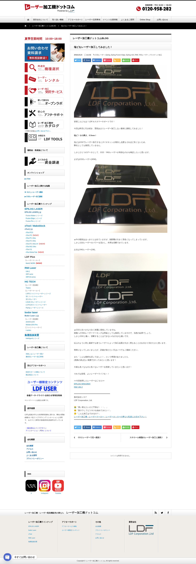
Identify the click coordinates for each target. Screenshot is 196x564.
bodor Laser (32, 530)
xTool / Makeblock (35, 226)
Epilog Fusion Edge (118, 55)
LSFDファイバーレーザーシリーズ (38, 294)
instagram (44, 493)
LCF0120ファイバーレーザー (36, 305)
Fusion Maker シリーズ (34, 216)
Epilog (108, 55)
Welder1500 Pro (32, 325)
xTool (30, 534)
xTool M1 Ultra (31, 247)
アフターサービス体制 (69, 526)
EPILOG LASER (34, 209)
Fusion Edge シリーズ (34, 218)
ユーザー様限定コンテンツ (70, 530)
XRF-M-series (31, 277)
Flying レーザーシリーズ (34, 308)
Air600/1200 (30, 322)
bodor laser (31, 312)
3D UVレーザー (31, 299)
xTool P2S (29, 232)
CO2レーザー (100, 55)
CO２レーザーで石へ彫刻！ (89, 437)
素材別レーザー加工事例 (34, 357)
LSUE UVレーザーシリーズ (35, 302)
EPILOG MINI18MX (82, 384)
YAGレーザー (143, 55)
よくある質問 (31, 455)
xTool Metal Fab (31, 252)
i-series (28, 330)
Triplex (28, 288)
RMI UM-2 (78, 387)
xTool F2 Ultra (31, 241)
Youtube (58, 493)
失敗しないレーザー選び (34, 354)
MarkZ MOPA (34, 263)
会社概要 (29, 446)
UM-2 (28, 271)
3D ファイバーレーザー (34, 296)
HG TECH (30, 281)
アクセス (29, 449)
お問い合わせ (31, 452)
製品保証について (32, 375)
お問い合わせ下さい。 (44, 131)
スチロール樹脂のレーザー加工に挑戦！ (146, 437)
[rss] (155, 513)
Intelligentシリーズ (32, 338)
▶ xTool (27, 179)
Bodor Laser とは (32, 316)
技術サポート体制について (35, 372)
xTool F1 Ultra (31, 238)
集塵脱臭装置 (32, 335)
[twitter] (162, 513)
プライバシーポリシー (34, 459)
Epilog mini (130, 55)
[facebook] (168, 513)
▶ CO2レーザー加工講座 (33, 196)
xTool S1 (29, 249)
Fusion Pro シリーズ (33, 221)
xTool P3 (29, 235)
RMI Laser (30, 268)
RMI (136, 55)
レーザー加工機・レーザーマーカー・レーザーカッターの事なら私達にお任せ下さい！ (110, 417)
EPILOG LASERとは (33, 212)
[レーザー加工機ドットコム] (50, 11)
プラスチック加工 (155, 55)
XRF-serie (29, 274)
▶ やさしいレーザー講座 (34, 192)
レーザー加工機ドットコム (95, 561)
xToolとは (29, 229)
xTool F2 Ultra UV (32, 244)
